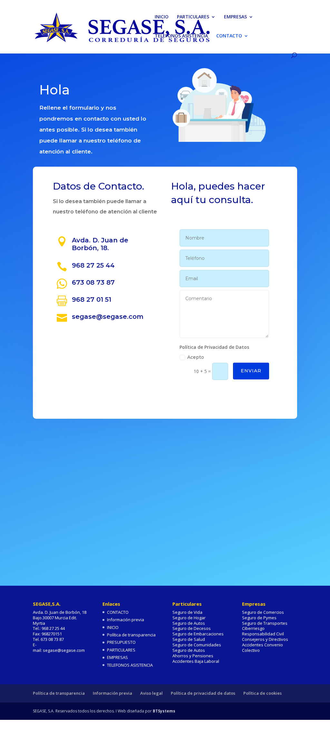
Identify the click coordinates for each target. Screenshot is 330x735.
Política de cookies (262, 693)
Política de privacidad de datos (203, 693)
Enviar (251, 371)
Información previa (125, 619)
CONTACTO (229, 36)
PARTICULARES (193, 17)
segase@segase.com (107, 316)
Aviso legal (151, 693)
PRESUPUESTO (121, 642)
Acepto (195, 357)
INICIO (162, 17)
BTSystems (164, 711)
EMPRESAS (235, 17)
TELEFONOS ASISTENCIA (181, 36)
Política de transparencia (131, 635)
